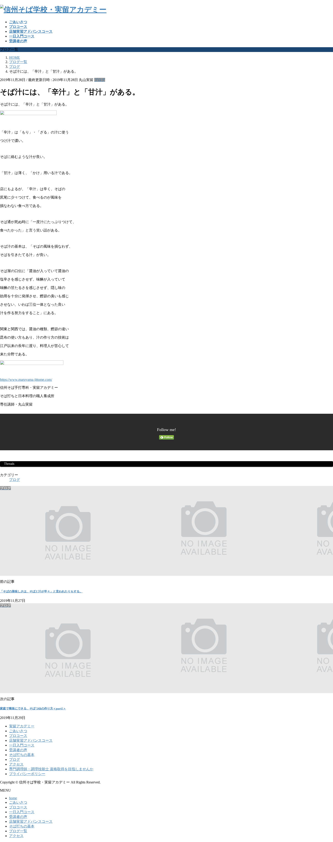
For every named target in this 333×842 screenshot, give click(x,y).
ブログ (99, 80)
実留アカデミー (21, 726)
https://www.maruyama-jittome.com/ (26, 380)
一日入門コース (21, 745)
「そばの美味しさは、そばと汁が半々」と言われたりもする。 (41, 591)
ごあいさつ (18, 731)
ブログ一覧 (18, 831)
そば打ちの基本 (21, 755)
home (13, 798)
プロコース (18, 736)
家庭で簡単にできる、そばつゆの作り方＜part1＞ (33, 708)
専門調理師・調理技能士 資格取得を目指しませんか (51, 769)
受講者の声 (18, 750)
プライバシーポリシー (27, 774)
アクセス (16, 764)
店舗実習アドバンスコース (31, 740)
